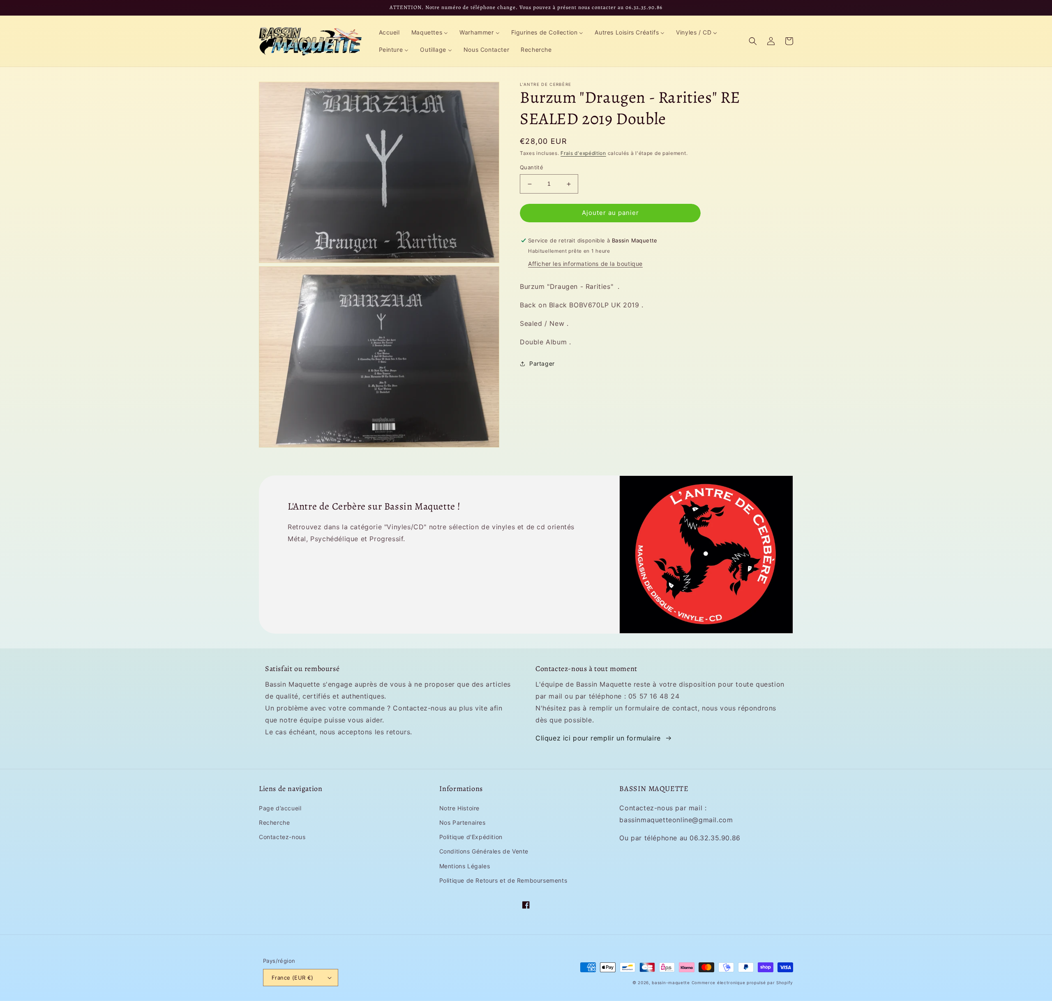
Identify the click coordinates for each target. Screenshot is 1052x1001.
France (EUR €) (293, 977)
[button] (753, 41)
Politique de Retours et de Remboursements (503, 880)
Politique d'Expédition (471, 836)
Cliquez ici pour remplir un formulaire (598, 738)
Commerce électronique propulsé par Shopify (742, 982)
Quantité (531, 167)
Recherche (274, 822)
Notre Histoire (459, 808)
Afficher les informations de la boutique (585, 264)
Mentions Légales (464, 866)
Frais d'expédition (583, 153)
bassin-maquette (671, 982)
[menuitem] (389, 32)
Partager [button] (542, 363)
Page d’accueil (280, 808)
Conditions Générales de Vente (483, 851)
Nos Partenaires (462, 822)
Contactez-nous (282, 836)
